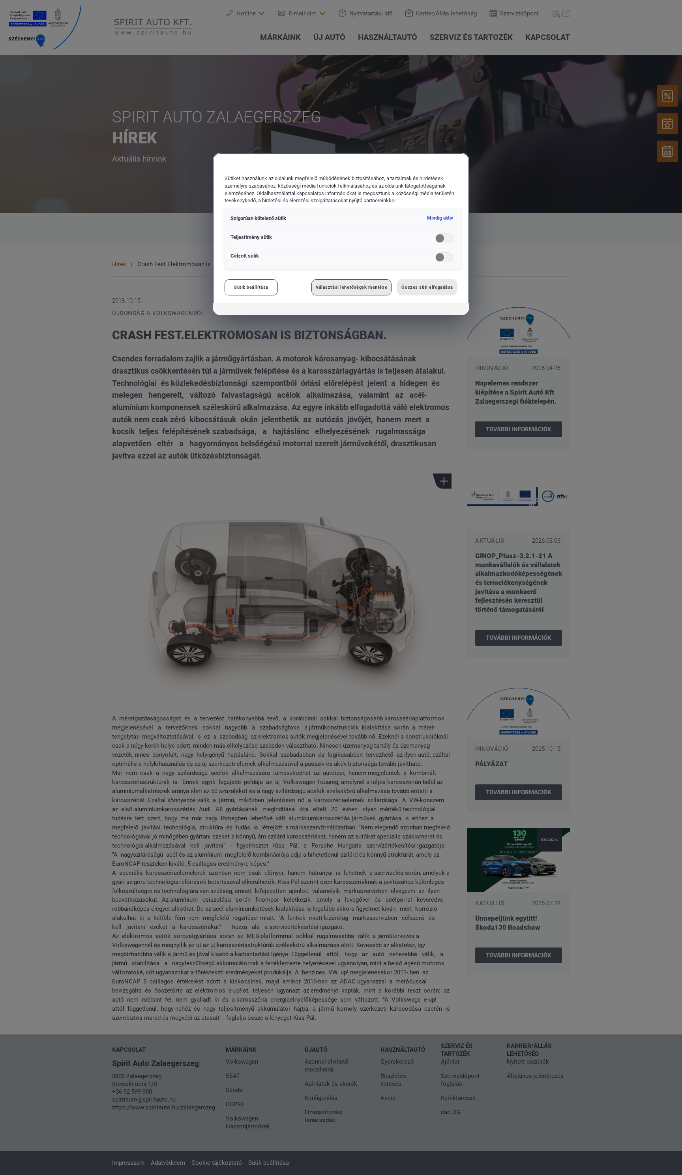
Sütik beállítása (251, 287)
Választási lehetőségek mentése (351, 287)
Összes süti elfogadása (427, 287)
